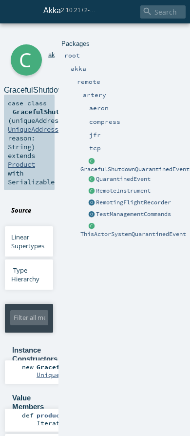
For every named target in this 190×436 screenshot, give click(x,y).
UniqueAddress (33, 129)
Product (21, 164)
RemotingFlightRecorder (133, 202)
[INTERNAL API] (91, 191)
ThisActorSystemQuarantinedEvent (133, 234)
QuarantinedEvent (123, 179)
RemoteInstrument (123, 190)
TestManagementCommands (133, 214)
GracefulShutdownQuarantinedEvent (135, 169)
